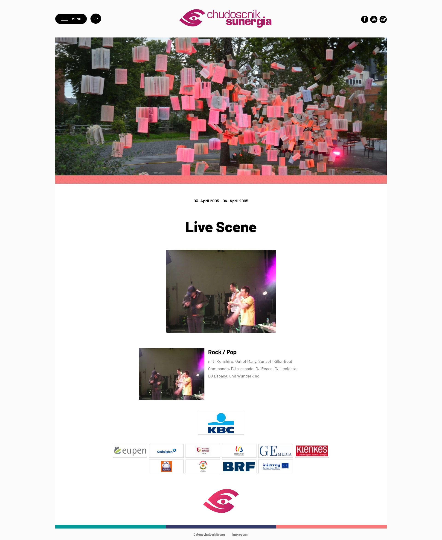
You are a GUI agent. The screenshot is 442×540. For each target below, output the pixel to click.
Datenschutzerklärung (209, 534)
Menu (76, 19)
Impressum (240, 534)
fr (95, 19)
